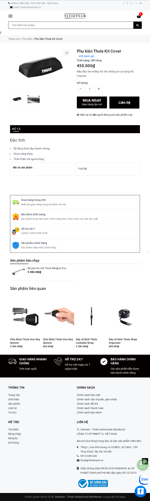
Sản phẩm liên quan (28, 288)
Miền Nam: (53, 3)
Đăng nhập (14, 433)
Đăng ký (13, 438)
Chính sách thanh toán (90, 408)
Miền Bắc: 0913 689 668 (32, 3)
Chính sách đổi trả (87, 403)
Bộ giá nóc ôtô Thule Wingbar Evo (47, 268)
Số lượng (82, 82)
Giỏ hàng (13, 442)
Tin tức (12, 412)
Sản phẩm (14, 403)
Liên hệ (12, 408)
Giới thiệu (13, 399)
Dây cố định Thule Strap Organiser (123, 341)
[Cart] (139, 17)
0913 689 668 (88, 455)
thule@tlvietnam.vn (30, 7)
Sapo (122, 496)
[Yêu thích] (66, 53)
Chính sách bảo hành (89, 412)
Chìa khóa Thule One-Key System (25, 341)
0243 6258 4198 (38, 233)
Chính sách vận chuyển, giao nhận (97, 399)
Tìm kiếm (13, 429)
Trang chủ (14, 395)
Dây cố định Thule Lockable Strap (86, 341)
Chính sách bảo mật (88, 395)
